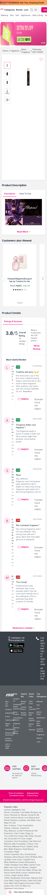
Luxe (38, 742)
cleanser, (15, 828)
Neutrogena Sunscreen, (24, 883)
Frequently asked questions (17, 706)
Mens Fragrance (25, 50)
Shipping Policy (33, 793)
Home (5, 51)
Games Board (23, 708)
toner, (20, 825)
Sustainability (10, 729)
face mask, (25, 812)
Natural (39, 738)
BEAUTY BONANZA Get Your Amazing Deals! (22, 2)
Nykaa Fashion (32, 719)
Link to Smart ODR (7, 746)
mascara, (12, 831)
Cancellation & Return (18, 719)
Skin (38, 705)
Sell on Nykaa (15, 732)
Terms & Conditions (16, 793)
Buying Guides (23, 714)
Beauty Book (23, 702)
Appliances (41, 718)
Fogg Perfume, (20, 880)
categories (9, 10)
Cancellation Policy (16, 795)
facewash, (15, 854)
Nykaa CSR (7, 725)
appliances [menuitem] (26, 15)
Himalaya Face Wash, (20, 865)
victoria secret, (17, 817)
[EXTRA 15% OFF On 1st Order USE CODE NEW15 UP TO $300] (23, 34)
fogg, (27, 833)
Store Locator (16, 713)
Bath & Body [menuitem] (38, 15)
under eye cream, (16, 836)
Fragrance (14, 51)
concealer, (15, 812)
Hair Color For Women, (19, 867)
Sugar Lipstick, (17, 875)
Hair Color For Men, (18, 886)
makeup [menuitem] (4, 15)
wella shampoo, (15, 849)
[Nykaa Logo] (2, 9)
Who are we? (7, 704)
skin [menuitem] (12, 15)
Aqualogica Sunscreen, (20, 878)
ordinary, (12, 825)
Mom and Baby (38, 723)
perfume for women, (19, 815)
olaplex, (29, 846)
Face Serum (19, 888)
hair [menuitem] (17, 15)
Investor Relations (8, 739)
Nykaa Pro (31, 725)
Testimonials (10, 720)
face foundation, (21, 841)
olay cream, (19, 833)
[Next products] (43, 279)
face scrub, (17, 859)
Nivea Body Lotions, (19, 873)
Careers (8, 709)
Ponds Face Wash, (23, 870)
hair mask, (31, 820)
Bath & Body (39, 713)
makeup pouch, (19, 846)
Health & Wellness (40, 730)
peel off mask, (31, 857)
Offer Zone (31, 702)
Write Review (36, 347)
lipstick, (7, 810)
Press (7, 717)
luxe (26, 10)
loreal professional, (25, 831)
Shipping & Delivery (16, 726)
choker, (30, 844)
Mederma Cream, (17, 862)
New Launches (32, 708)
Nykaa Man (31, 714)
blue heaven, (19, 857)
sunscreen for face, (17, 838)
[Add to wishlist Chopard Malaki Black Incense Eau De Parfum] (41, 59)
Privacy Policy (32, 795)
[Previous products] (4, 279)
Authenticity (9, 713)
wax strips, (29, 836)
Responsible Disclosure (10, 734)
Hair (38, 709)
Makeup (40, 701)
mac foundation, (19, 844)
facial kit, (32, 815)
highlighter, (16, 810)
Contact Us (16, 700)
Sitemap (32, 730)
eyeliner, (23, 820)
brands (19, 10)
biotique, (34, 812)
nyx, (22, 854)
